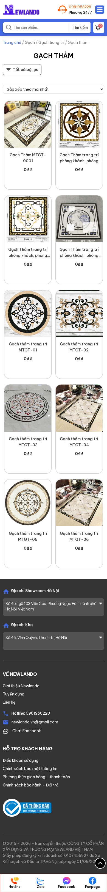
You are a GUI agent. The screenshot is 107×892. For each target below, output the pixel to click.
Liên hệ (9, 702)
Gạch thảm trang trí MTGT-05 (28, 536)
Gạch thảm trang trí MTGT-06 (79, 536)
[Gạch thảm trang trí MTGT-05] (27, 502)
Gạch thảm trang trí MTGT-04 (79, 441)
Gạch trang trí (51, 42)
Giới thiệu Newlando (21, 685)
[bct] (27, 807)
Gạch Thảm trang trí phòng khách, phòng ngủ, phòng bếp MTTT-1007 (28, 252)
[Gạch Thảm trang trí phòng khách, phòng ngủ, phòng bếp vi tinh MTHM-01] (79, 218)
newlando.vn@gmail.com (35, 722)
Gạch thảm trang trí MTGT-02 (79, 347)
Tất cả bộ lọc (25, 69)
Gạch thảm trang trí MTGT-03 (28, 441)
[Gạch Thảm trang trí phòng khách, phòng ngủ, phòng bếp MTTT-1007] (27, 218)
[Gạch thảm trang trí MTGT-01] (27, 313)
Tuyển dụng (13, 694)
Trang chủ (12, 42)
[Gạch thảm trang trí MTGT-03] (27, 408)
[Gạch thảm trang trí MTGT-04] (79, 408)
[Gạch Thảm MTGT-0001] (27, 124)
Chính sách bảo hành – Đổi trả (30, 785)
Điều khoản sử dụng (20, 760)
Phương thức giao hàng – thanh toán (36, 776)
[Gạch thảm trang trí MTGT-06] (79, 502)
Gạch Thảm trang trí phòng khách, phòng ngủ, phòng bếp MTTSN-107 (79, 158)
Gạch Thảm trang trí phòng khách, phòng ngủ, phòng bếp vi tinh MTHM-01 (79, 252)
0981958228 (80, 7)
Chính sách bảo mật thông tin (30, 768)
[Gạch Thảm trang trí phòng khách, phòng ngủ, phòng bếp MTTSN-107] (79, 124)
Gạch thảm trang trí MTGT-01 (28, 347)
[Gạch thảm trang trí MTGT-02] (79, 313)
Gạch (30, 42)
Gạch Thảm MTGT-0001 (28, 157)
